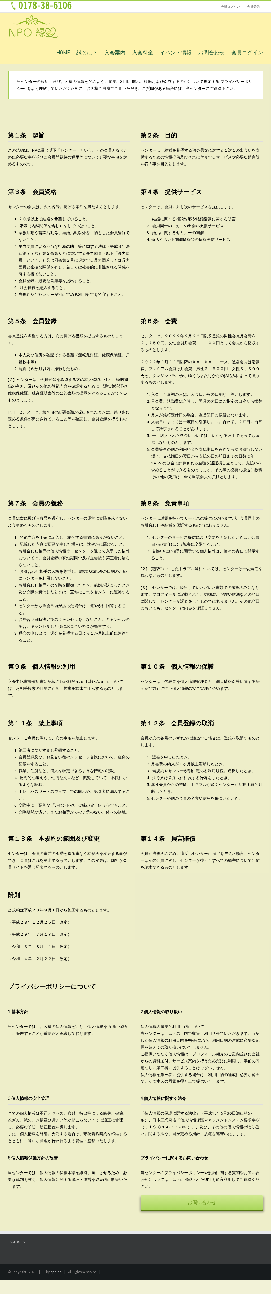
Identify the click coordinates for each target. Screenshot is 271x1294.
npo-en (56, 1272)
